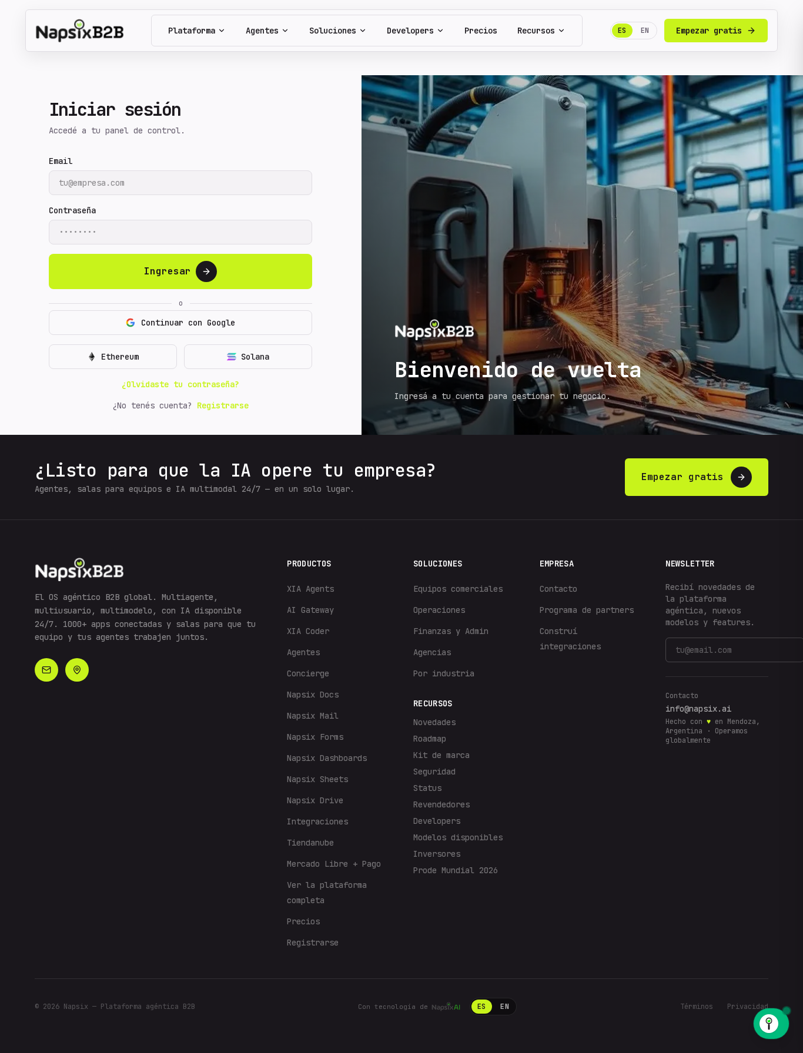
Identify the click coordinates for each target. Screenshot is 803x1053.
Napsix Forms (315, 737)
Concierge (308, 673)
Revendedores (441, 804)
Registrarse (223, 405)
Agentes (262, 30)
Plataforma (191, 30)
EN (645, 30)
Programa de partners (587, 610)
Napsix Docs (313, 694)
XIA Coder (308, 631)
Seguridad (434, 771)
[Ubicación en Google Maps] (77, 670)
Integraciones (317, 821)
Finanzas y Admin (451, 631)
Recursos (536, 30)
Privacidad (747, 1006)
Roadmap (429, 738)
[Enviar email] (46, 670)
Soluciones (332, 30)
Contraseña (72, 210)
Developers (410, 30)
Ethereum (120, 356)
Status (427, 788)
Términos (696, 1006)
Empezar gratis (709, 30)
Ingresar (167, 271)
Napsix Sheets (317, 779)
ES (622, 30)
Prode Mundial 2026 (455, 870)
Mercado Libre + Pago (334, 864)
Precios (480, 30)
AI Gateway (310, 610)
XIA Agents (310, 588)
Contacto (558, 588)
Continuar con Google (188, 322)
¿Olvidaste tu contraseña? (180, 384)
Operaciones (439, 610)
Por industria (443, 673)
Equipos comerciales (458, 588)
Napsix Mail (313, 715)
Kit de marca (441, 755)
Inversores (436, 854)
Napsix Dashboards (327, 758)
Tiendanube (310, 842)
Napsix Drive (315, 800)
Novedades (434, 722)
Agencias (432, 652)
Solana (255, 356)
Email (60, 161)
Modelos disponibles (458, 837)
